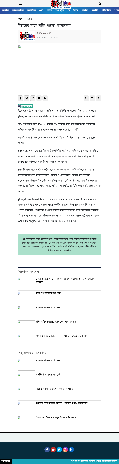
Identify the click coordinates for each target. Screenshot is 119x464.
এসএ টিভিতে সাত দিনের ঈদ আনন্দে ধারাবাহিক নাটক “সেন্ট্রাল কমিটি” (65, 280)
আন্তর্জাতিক (31, 10)
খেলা (41, 10)
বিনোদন (85, 10)
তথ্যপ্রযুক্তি (59, 10)
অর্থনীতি (5, 10)
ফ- (92, 98)
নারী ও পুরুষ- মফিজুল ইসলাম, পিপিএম (54, 389)
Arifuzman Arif (44, 33)
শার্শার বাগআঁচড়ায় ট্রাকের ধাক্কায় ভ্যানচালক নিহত (92, 461)
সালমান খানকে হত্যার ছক (48, 307)
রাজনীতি (95, 10)
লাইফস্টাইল (106, 10)
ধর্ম (68, 10)
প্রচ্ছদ (20, 19)
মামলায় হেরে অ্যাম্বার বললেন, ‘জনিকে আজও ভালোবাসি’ (62, 336)
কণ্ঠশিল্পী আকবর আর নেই (48, 293)
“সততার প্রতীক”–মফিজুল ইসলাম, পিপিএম (56, 417)
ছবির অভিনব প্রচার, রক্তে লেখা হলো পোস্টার (56, 322)
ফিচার (75, 10)
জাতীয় (49, 10)
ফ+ (86, 98)
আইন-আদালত (18, 10)
